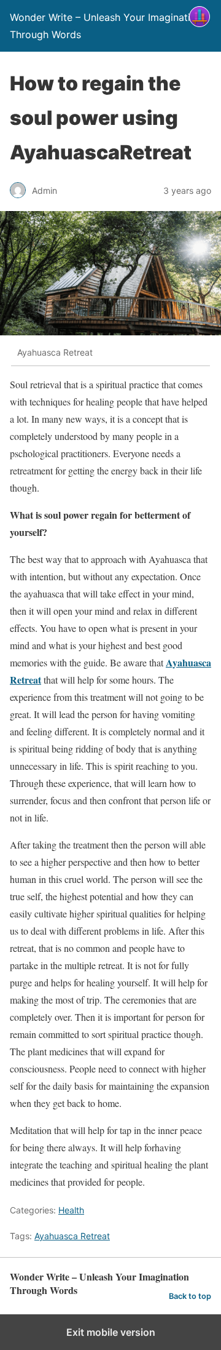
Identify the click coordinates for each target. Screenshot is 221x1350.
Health (71, 1210)
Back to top (190, 1296)
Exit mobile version (110, 1332)
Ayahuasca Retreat (72, 1236)
